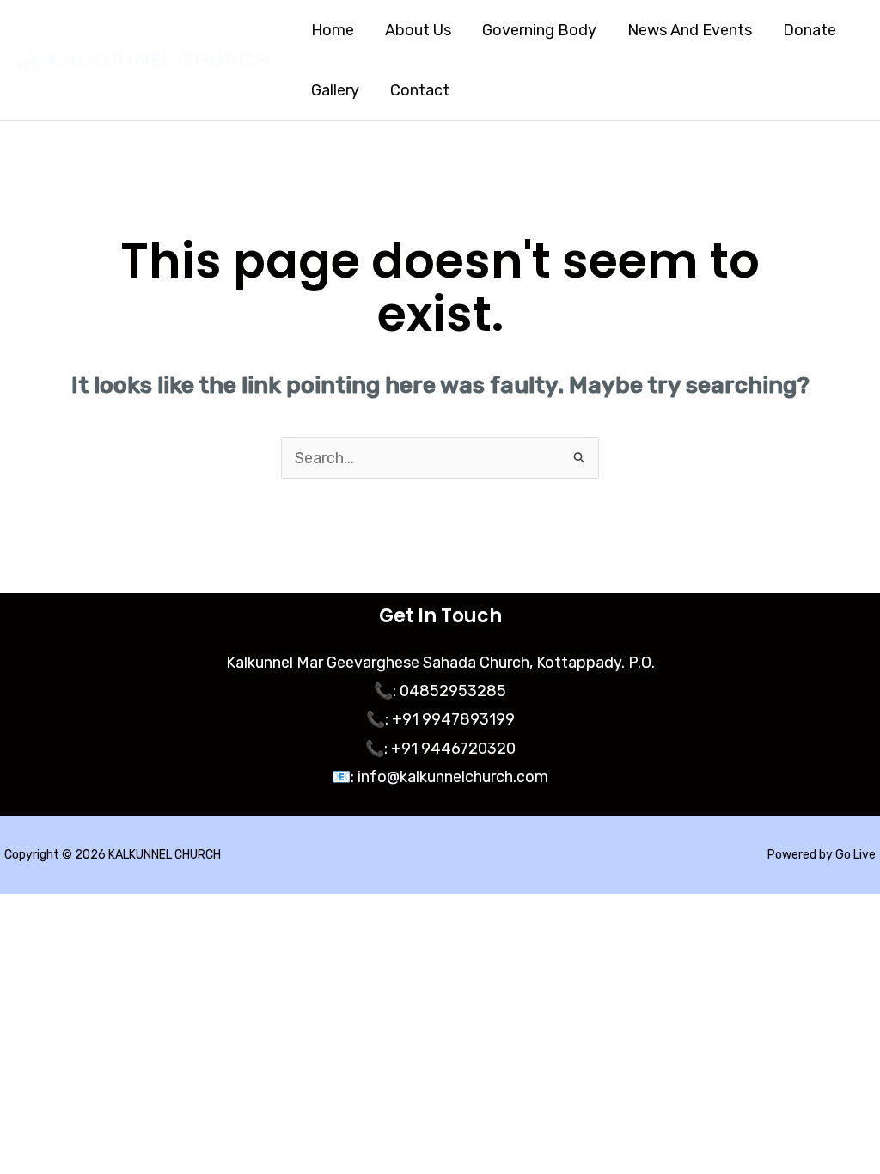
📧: (343, 776)
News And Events (689, 30)
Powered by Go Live (821, 854)
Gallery (335, 90)
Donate (809, 30)
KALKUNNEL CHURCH (158, 60)
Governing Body (539, 30)
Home (332, 30)
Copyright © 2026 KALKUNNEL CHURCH (112, 854)
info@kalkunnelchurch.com (451, 776)
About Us (418, 30)
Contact (419, 90)
